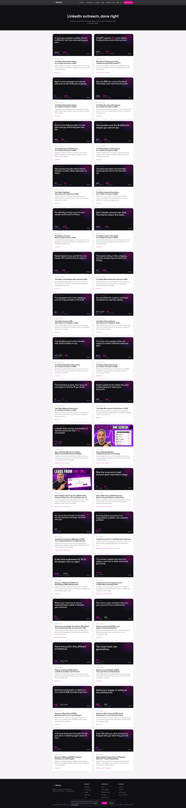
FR (120, 2)
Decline (111, 803)
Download (87, 787)
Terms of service (123, 795)
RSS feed (104, 795)
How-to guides (105, 789)
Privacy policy (122, 792)
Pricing (97, 2)
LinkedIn (121, 789)
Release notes (105, 797)
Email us (121, 787)
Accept (104, 803)
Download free (128, 2)
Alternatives (87, 795)
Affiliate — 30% (110, 2)
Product (82, 2)
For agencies (89, 2)
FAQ (85, 797)
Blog (103, 2)
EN (117, 2)
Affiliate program (106, 792)
